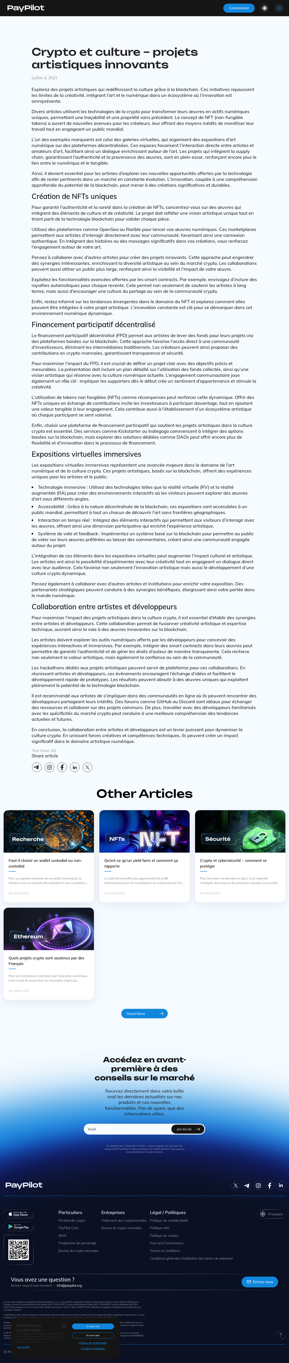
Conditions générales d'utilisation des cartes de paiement (191, 1259)
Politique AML (160, 1228)
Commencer (239, 8)
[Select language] (264, 8)
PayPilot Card (68, 1228)
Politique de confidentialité (169, 1221)
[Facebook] (62, 767)
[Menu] (279, 8)
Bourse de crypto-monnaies (78, 1251)
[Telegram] (37, 767)
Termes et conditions (165, 1251)
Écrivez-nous (263, 1282)
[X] (87, 767)
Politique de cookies (164, 1236)
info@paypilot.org (69, 1286)
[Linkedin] (74, 767)
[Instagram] (49, 767)
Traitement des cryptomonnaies (124, 1221)
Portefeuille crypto (71, 1221)
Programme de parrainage (77, 1243)
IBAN (62, 1236)
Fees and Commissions (166, 1243)
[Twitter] (235, 1185)
